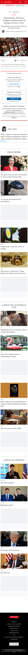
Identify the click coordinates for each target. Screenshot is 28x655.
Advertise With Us (14, 632)
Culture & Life (16, 11)
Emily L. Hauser (10, 31)
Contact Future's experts (14, 624)
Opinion (14, 14)
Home (9, 11)
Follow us (18, 60)
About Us (14, 621)
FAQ (14, 635)
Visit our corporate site (18, 650)
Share (4, 60)
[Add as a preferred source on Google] (14, 644)
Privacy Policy (14, 628)
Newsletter (24, 60)
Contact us (14, 117)
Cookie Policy (14, 630)
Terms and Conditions (14, 626)
